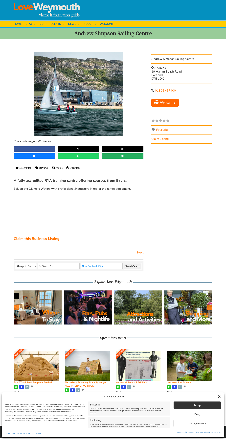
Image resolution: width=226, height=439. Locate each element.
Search (132, 266)
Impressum (36, 433)
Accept (197, 405)
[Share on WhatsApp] (78, 156)
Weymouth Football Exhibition (132, 382)
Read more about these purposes (208, 432)
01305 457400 (165, 91)
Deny (197, 414)
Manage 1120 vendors (185, 432)
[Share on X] (78, 149)
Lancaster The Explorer (179, 382)
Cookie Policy (10, 433)
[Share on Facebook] (34, 149)
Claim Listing (160, 139)
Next (140, 252)
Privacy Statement (23, 433)
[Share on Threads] (122, 149)
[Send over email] (122, 156)
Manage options (197, 423)
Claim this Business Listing (36, 238)
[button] (219, 396)
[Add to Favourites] (32, 386)
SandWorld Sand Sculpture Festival (33, 382)
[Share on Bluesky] (34, 156)
